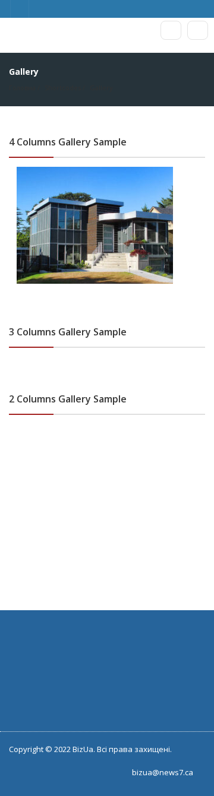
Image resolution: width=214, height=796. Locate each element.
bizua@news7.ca (162, 772)
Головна (22, 87)
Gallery (101, 87)
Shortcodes (63, 87)
